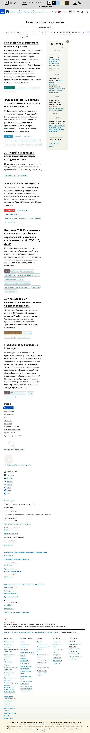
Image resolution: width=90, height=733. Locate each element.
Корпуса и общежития (8, 661)
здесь (46, 725)
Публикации (56, 663)
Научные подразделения (42, 643)
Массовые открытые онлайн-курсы (75, 658)
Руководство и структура (9, 646)
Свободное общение (11, 427)
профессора (27, 333)
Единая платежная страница (10, 714)
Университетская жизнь (12, 430)
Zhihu (9, 491)
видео (32, 218)
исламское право (11, 92)
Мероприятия (57, 44)
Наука (6, 417)
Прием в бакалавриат (27, 653)
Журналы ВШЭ (57, 660)
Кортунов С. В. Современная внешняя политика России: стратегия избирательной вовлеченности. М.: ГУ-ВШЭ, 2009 (22, 236)
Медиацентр (57, 657)
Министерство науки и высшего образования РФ (75, 646)
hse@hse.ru (8, 530)
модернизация (10, 397)
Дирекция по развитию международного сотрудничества (24, 584)
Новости (56, 632)
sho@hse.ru (8, 565)
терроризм (36, 287)
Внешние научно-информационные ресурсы (42, 673)
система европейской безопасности (17, 287)
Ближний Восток (34, 141)
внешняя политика (27, 271)
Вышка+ (22, 655)
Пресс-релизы (9, 608)
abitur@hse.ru (8, 545)
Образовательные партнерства (26, 682)
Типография (56, 655)
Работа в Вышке (9, 718)
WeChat (9, 484)
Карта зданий (8, 591)
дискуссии (17, 137)
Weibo (9, 487)
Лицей (22, 642)
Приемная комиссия (11, 533)
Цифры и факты (9, 642)
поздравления (22, 175)
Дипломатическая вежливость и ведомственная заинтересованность (22, 302)
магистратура (21, 88)
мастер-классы (21, 210)
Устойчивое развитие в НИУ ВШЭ (11, 651)
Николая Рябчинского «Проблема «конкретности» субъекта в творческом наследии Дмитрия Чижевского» (57, 86)
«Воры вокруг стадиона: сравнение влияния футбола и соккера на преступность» (57, 128)
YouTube (10, 478)
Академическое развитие (42, 664)
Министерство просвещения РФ (74, 653)
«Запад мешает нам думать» (22, 183)
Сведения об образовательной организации (10, 699)
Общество (8, 423)
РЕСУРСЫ (56, 638)
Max (8, 494)
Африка (24, 141)
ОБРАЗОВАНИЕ (26, 638)
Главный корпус (9, 501)
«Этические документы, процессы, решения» (57, 109)
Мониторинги (41, 652)
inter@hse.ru (8, 577)
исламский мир (34, 88)
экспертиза (27, 137)
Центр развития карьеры (25, 672)
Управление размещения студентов (16, 559)
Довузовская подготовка (24, 646)
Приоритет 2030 (10, 433)
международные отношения (14, 279)
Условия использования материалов (16, 612)
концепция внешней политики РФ (28, 275)
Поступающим (9, 411)
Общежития (8, 556)
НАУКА (39, 638)
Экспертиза (8, 420)
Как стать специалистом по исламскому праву (21, 44)
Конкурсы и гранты (43, 668)
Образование (9, 414)
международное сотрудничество (16, 218)
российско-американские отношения (17, 283)
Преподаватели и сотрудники (9, 656)
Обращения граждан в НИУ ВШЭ (11, 669)
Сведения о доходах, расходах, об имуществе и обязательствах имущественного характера (11, 688)
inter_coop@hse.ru (10, 587)
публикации (15, 271)
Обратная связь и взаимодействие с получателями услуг (26, 688)
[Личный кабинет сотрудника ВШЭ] (82, 11)
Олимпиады (24, 650)
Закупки (6, 665)
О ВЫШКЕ (8, 638)
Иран (38, 218)
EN (73, 11)
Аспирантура (24, 663)
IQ (12, 393)
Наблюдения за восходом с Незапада (21, 346)
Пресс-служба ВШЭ (11, 597)
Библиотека (56, 642)
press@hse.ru (8, 605)
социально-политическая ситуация (29, 145)
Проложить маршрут (11, 593)
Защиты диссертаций (43, 660)
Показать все (55, 139)
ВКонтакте (10, 475)
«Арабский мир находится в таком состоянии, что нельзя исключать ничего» (22, 103)
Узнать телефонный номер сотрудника (17, 524)
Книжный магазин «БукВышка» (58, 651)
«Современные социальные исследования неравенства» (54, 62)
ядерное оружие (10, 291)
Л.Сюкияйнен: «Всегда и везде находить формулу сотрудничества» (19, 156)
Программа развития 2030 (13, 436)
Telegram (10, 481)
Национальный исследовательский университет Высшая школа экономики (28, 632)
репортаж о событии (12, 141)
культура (30, 393)
